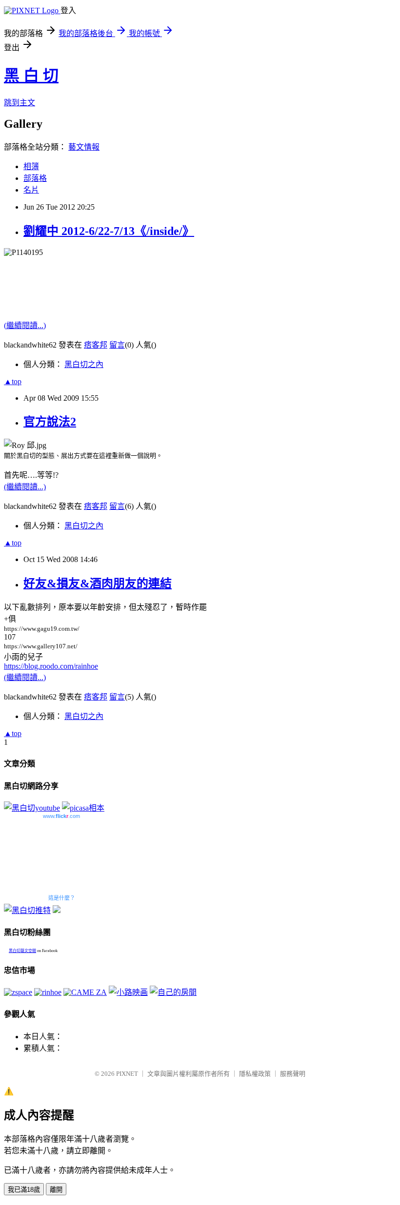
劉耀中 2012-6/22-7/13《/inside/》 (108, 231)
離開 (56, 1189)
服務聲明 (292, 1073)
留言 (117, 345)
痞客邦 (95, 345)
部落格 (35, 178)
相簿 (31, 166)
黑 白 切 (31, 75)
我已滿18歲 (24, 1189)
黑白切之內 (83, 364)
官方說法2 (49, 421)
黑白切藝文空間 (22, 951)
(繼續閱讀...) (25, 325)
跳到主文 (19, 102)
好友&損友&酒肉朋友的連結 (97, 583)
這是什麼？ (61, 898)
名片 (31, 190)
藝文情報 (84, 147)
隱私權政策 (255, 1073)
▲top (12, 381)
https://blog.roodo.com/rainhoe (51, 666)
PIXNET (127, 1073)
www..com (61, 816)
